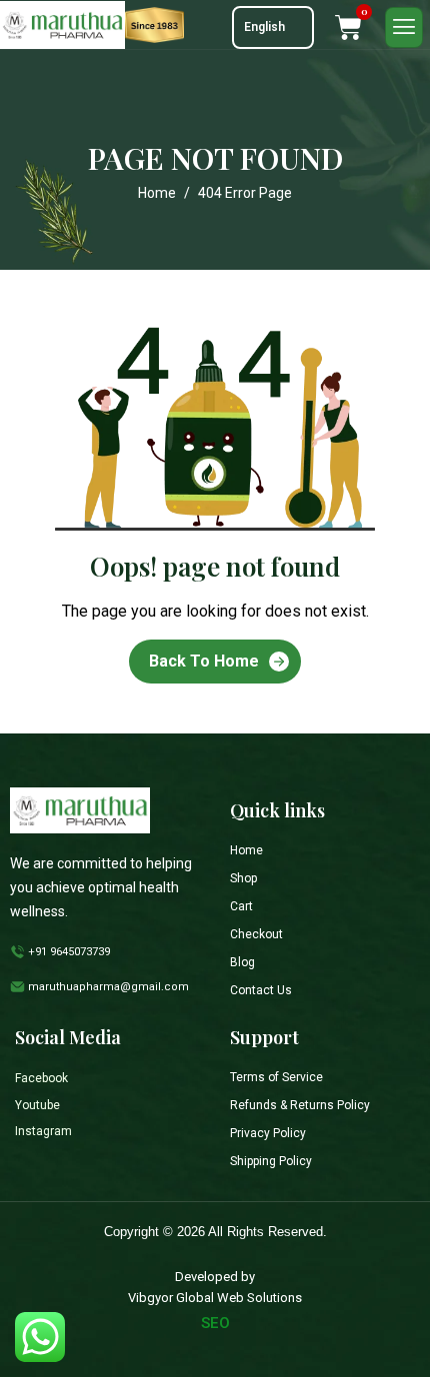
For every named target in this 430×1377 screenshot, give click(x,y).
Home (246, 850)
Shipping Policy (271, 1161)
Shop (243, 878)
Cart (241, 906)
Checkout (256, 934)
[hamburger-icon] (404, 27)
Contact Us (261, 990)
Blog (242, 962)
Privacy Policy (268, 1133)
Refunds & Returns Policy (300, 1105)
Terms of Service (276, 1077)
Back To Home (204, 661)
